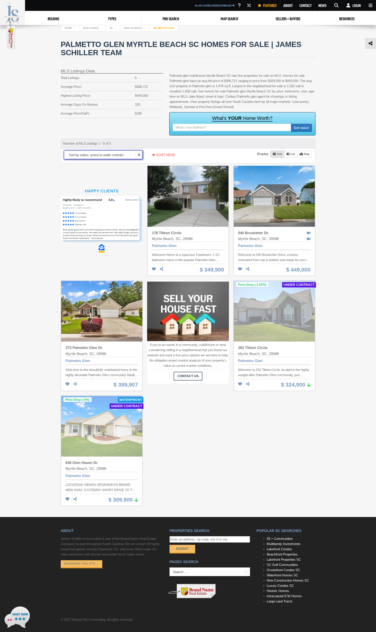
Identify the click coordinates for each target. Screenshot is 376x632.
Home (68, 28)
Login (356, 5)
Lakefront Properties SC (284, 559)
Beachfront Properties (282, 554)
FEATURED (269, 5)
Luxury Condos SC (280, 585)
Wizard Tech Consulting (88, 619)
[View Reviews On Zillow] (101, 248)
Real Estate (91, 28)
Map (306, 154)
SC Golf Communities (282, 565)
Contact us (188, 376)
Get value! (301, 128)
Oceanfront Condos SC (283, 570)
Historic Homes (278, 591)
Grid (279, 154)
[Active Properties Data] (239, 5)
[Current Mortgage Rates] (249, 5)
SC (111, 28)
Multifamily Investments (283, 544)
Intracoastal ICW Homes (284, 596)
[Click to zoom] (102, 220)
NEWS (322, 5)
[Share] (161, 269)
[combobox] (103, 155)
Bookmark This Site (81, 563)
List (292, 154)
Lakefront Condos (279, 549)
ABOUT (288, 5)
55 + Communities (280, 538)
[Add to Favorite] (154, 269)
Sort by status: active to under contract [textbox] (96, 155)
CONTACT (305, 5)
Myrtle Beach (133, 28)
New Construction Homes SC (288, 580)
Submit (182, 548)
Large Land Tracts (279, 601)
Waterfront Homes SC (282, 575)
